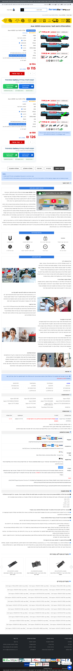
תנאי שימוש (69, 649)
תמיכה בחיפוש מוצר (61, 378)
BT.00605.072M (32, 388)
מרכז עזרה (46, 4)
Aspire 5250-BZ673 (48, 398)
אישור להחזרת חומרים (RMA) (10, 644)
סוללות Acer (62, 15)
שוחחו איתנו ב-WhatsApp (9, 86)
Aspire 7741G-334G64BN (47, 401)
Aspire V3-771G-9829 (13, 403)
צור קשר (59, 4)
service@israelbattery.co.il (10, 649)
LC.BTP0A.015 (32, 390)
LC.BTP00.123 (49, 390)
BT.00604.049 (15, 385)
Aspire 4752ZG (66, 398)
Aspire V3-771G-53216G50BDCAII (62, 403)
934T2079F (16, 383)
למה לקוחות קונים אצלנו (48, 649)
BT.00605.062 (66, 388)
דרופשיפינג (33, 649)
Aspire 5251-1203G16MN (30, 398)
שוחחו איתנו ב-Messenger (25, 86)
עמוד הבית (69, 15)
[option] (54, 42)
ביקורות (48, 168)
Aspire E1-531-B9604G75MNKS (11, 401)
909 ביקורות (25, 32)
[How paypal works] (29, 664)
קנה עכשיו (16, 73)
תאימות (39, 168)
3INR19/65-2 (33, 383)
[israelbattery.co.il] (59, 11)
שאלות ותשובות (14, 168)
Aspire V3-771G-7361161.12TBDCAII (48, 404)
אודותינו (53, 4)
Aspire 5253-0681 (14, 398)
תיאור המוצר (59, 168)
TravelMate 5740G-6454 (47, 407)
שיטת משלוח (32, 644)
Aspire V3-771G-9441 (31, 403)
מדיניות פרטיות (68, 647)
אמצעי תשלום (32, 647)
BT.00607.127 (66, 390)
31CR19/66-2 (50, 383)
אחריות (70, 644)
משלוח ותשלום (27, 168)
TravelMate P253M (31, 407)
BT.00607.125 (15, 388)
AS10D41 (68, 385)
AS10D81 (33, 385)
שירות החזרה (50, 647)
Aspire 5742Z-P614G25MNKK (63, 401)
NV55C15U (67, 407)
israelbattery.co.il (57, 668)
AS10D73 (50, 385)
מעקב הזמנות (66, 4)
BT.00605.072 (49, 388)
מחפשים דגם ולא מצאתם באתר (10, 647)
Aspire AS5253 (32, 401)
